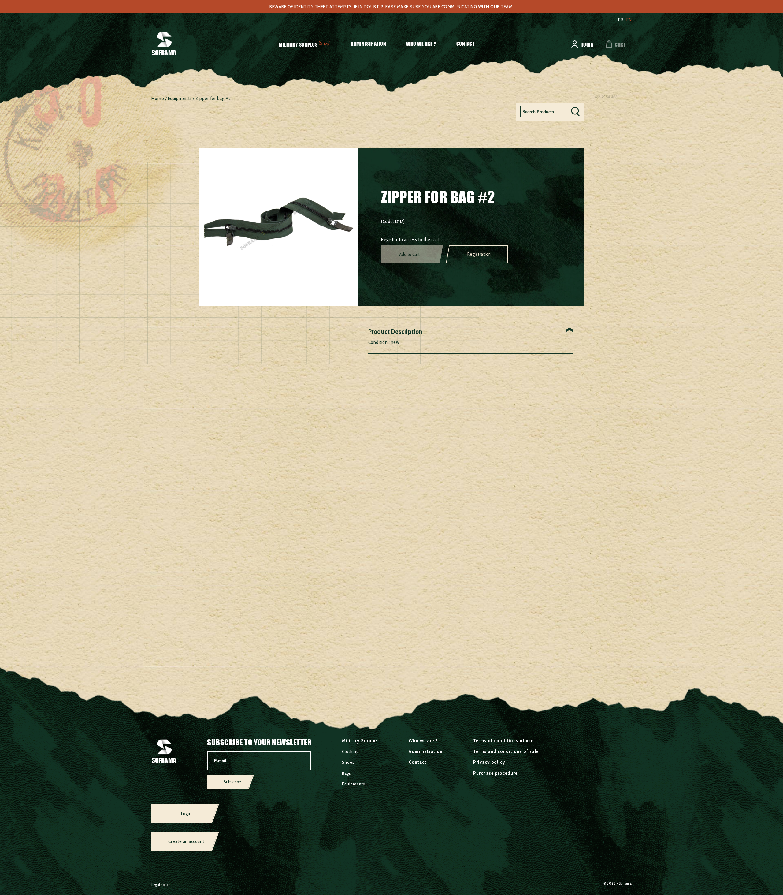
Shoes (348, 762)
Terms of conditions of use (503, 741)
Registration (479, 254)
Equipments (180, 98)
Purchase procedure (495, 773)
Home (157, 98)
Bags (346, 773)
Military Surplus (298, 44)
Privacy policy (489, 762)
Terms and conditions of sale (506, 751)
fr (620, 19)
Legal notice (160, 884)
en (629, 19)
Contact (465, 44)
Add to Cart (409, 254)
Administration (368, 44)
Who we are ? (421, 44)
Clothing (350, 751)
